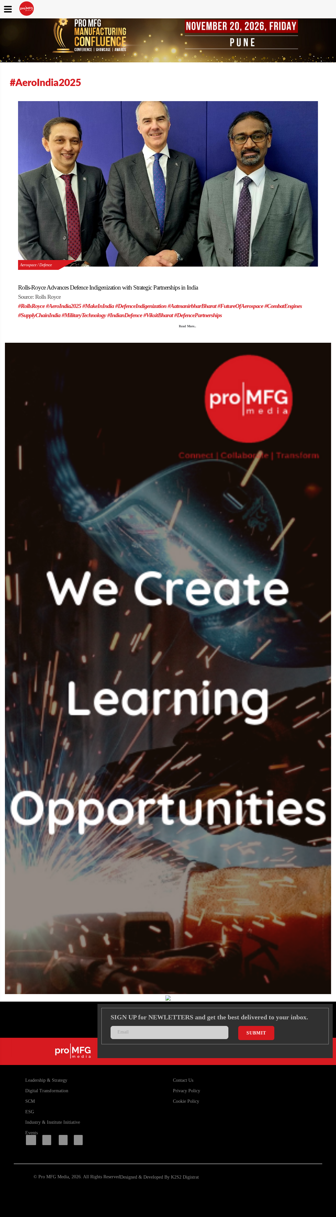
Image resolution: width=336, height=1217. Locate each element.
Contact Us (183, 1080)
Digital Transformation (46, 1090)
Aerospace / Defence (36, 265)
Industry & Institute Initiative (52, 1122)
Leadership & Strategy (46, 1080)
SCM (30, 1101)
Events (31, 1132)
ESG (29, 1111)
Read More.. (187, 326)
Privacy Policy (186, 1090)
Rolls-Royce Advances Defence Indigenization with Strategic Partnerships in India (108, 287)
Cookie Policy (186, 1101)
